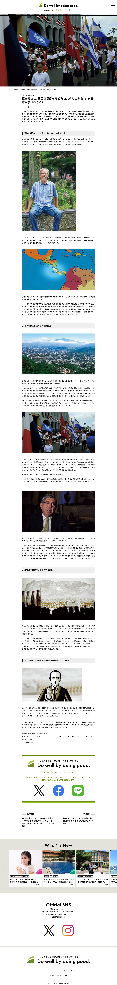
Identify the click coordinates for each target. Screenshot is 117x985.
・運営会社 (51, 975)
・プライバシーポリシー (62, 975)
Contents (15, 89)
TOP (8, 89)
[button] (114, 868)
